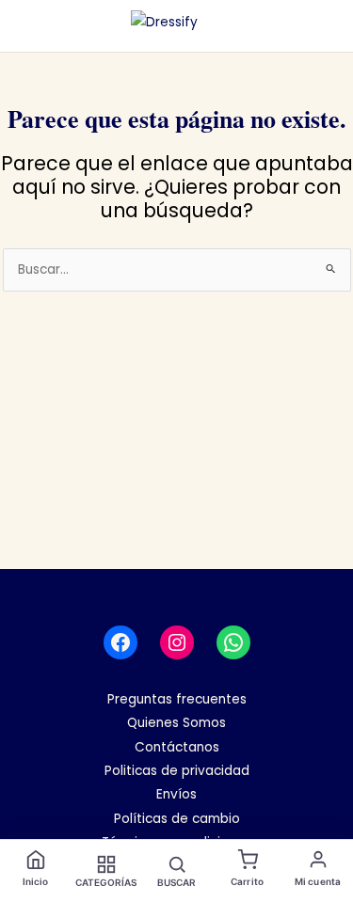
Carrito (247, 881)
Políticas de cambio (177, 819)
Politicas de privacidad (176, 771)
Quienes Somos (176, 723)
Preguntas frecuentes (177, 699)
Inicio (36, 881)
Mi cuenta (318, 881)
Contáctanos (177, 747)
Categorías (106, 882)
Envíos (176, 794)
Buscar (177, 882)
